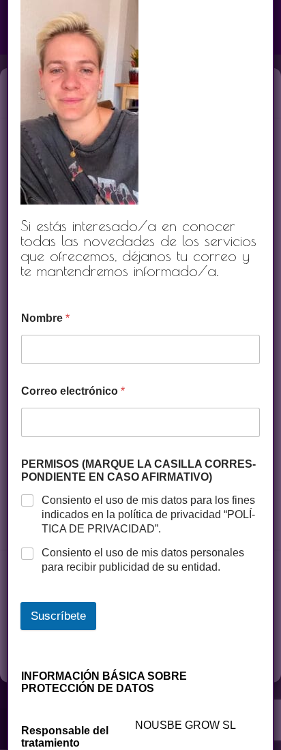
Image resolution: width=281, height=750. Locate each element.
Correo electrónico (73, 391)
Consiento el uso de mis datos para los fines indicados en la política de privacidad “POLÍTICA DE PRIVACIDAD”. (148, 514)
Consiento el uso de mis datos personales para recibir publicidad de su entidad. (143, 560)
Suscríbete (58, 616)
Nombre (45, 318)
